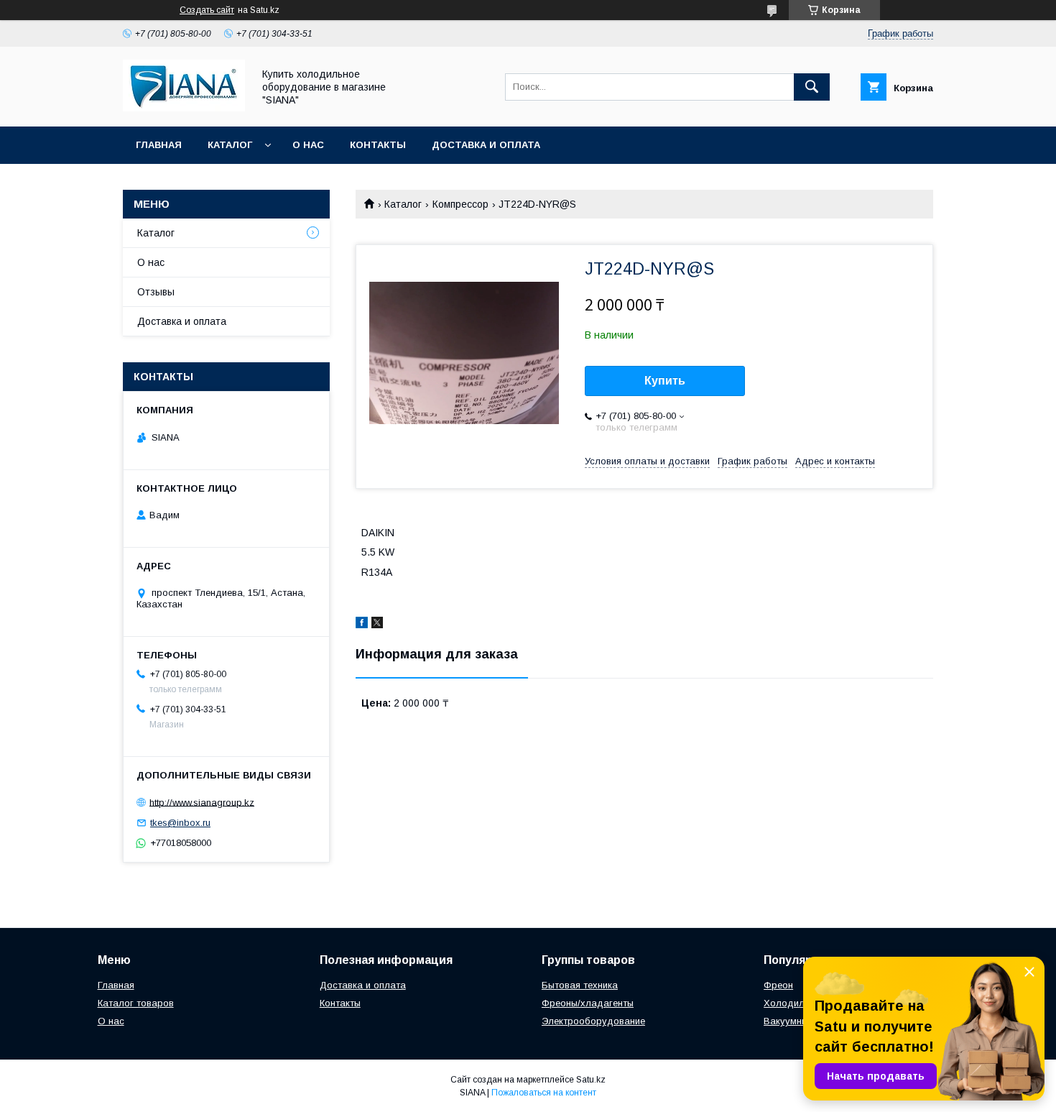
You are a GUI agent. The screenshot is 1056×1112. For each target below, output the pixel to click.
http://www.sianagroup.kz (201, 801)
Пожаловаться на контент (543, 1093)
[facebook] (362, 624)
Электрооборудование (593, 1021)
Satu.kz (591, 1080)
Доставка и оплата (486, 144)
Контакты (378, 144)
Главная (159, 144)
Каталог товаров (136, 1003)
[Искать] (812, 87)
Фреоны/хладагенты (588, 1003)
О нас (308, 144)
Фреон (778, 985)
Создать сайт (207, 10)
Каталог (230, 144)
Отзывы (156, 292)
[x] (377, 624)
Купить (664, 381)
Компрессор (460, 204)
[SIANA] (184, 108)
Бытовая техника (580, 985)
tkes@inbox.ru (180, 822)
